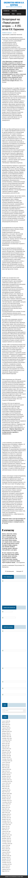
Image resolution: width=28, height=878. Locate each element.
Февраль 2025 (5, 752)
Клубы (13, 14)
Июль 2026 (5, 723)
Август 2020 (5, 845)
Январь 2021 (5, 836)
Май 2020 (4, 850)
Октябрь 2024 (5, 759)
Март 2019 (5, 871)
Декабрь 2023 (5, 776)
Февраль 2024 (5, 773)
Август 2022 (5, 804)
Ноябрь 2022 (5, 798)
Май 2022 (4, 809)
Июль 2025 (5, 743)
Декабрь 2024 (5, 755)
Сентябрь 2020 (6, 843)
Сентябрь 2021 (6, 823)
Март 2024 (5, 771)
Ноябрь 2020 (5, 840)
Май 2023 (4, 788)
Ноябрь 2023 (5, 778)
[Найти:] (14, 710)
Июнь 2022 (5, 807)
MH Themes (21, 876)
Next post (19, 571)
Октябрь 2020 (5, 841)
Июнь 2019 (5, 867)
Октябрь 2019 (5, 862)
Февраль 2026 (5, 731)
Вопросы (19, 14)
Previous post (10, 571)
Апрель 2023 (5, 790)
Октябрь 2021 (5, 821)
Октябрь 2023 (5, 779)
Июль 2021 (5, 826)
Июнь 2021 (5, 828)
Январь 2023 (5, 795)
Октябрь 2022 (5, 800)
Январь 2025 (5, 754)
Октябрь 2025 (5, 738)
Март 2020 (5, 854)
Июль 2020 (5, 847)
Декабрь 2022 (5, 797)
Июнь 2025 (5, 745)
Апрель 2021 (5, 831)
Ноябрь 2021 (5, 819)
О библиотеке (6, 11)
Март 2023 (5, 791)
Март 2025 (5, 750)
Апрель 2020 (5, 852)
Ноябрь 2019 (5, 860)
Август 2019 (5, 866)
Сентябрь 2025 (6, 740)
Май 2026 (4, 726)
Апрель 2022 (5, 810)
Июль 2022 (5, 805)
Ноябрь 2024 (5, 757)
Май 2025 (4, 747)
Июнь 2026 (5, 724)
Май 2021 (4, 829)
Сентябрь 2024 (6, 760)
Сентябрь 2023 (6, 781)
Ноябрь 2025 (5, 736)
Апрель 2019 (5, 869)
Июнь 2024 (5, 766)
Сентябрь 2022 (6, 802)
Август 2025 (5, 742)
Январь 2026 (5, 733)
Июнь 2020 (5, 848)
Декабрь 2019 (5, 859)
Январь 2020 (5, 857)
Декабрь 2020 (5, 838)
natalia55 (9, 32)
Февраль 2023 (5, 793)
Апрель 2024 (5, 769)
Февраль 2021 (5, 835)
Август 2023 (5, 783)
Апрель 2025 (5, 748)
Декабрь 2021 (5, 817)
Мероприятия (6, 14)
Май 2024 (4, 767)
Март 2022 (5, 812)
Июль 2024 (5, 764)
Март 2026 (5, 729)
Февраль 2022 (5, 814)
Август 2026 (5, 721)
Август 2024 (5, 762)
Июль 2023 (5, 785)
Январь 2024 (5, 774)
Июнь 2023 (5, 786)
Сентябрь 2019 (6, 864)
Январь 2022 (5, 816)
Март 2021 (5, 833)
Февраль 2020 (5, 855)
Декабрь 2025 (5, 735)
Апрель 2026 (5, 728)
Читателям (14, 11)
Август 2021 (5, 824)
